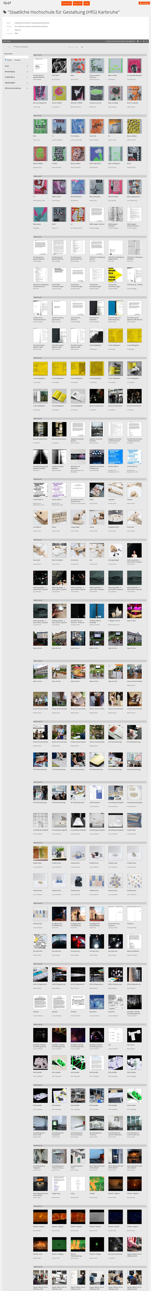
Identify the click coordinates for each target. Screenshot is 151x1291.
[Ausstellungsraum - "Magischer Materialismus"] (40, 1156)
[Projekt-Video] (134, 820)
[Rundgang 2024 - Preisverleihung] (59, 914)
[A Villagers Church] (115, 611)
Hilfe (87, 3)
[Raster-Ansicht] (140, 41)
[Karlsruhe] (115, 1002)
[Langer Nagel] (78, 517)
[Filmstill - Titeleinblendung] (78, 1244)
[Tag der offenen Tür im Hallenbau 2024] (134, 1244)
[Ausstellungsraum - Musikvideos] (59, 1123)
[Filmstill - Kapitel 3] (115, 1183)
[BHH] (40, 126)
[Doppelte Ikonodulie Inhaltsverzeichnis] (115, 429)
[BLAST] (59, 214)
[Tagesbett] (115, 490)
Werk (16, 33)
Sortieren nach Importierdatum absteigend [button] (120, 41)
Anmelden (145, 3)
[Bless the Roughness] (40, 93)
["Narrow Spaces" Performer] (97, 65)
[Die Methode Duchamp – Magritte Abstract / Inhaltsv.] (134, 429)
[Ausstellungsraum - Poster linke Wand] (78, 1123)
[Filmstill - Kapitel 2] (59, 1217)
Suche (78, 3)
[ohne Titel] (97, 126)
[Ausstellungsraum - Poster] (78, 1156)
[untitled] (59, 154)
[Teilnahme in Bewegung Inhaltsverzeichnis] (40, 275)
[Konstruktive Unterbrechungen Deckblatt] (115, 275)
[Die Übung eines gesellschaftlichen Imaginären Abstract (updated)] (40, 247)
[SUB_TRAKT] (59, 65)
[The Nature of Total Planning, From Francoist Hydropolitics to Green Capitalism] (78, 490)
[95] (115, 126)
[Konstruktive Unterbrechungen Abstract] (78, 275)
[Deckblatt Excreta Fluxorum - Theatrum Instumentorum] (78, 611)
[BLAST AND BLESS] (97, 154)
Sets (82, 47)
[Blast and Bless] (134, 126)
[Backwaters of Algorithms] (78, 456)
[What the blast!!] (115, 187)
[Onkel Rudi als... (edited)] (134, 275)
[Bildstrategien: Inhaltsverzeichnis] (134, 214)
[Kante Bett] (134, 517)
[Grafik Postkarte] (97, 793)
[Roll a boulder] (40, 1062)
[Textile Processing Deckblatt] (59, 456)
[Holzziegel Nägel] (115, 550)
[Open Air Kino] (134, 611)
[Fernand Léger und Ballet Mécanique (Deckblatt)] (115, 308)
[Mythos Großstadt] (134, 941)
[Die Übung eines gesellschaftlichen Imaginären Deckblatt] (40, 65)
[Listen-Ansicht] (143, 41)
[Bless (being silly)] (97, 187)
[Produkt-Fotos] (59, 853)
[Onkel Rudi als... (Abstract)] (78, 308)
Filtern (9, 47)
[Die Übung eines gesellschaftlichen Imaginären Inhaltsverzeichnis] (78, 247)
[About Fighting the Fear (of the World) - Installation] (97, 1156)
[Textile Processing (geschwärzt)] (59, 308)
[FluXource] (134, 914)
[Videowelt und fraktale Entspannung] (97, 456)
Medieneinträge (73, 47)
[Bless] (78, 65)
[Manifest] (40, 1002)
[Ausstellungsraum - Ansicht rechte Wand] (115, 1123)
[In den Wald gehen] (97, 335)
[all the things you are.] (40, 974)
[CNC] (115, 1035)
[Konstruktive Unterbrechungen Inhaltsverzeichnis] (97, 275)
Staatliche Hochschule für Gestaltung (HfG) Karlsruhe (32, 23)
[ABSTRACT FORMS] (78, 93)
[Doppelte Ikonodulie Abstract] (78, 429)
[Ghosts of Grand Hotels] (134, 671)
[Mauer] (59, 517)
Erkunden (66, 3)
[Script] (78, 1183)
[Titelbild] (97, 1183)
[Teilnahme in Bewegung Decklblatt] (134, 247)
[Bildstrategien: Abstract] (97, 214)
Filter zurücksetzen (22, 47)
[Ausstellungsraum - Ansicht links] (40, 1123)
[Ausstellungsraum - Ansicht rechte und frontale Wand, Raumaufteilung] (134, 1123)
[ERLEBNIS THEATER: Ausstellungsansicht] (134, 1002)
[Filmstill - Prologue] (59, 1244)
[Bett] (97, 550)
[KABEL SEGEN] (59, 187)
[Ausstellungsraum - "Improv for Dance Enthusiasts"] (59, 1156)
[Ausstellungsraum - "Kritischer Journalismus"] (97, 1123)
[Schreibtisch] (40, 517)
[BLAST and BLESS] (134, 93)
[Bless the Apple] (115, 93)
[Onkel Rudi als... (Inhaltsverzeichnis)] (40, 308)
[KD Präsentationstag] (115, 732)
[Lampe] (97, 517)
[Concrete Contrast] (97, 93)
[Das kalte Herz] (40, 941)
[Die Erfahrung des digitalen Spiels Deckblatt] (59, 335)
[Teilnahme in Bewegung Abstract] (97, 247)
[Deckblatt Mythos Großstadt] (97, 611)
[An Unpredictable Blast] (134, 65)
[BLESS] (134, 154)
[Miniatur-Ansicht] (146, 41)
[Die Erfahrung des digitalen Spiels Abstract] (134, 308)
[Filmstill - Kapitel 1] (115, 1217)
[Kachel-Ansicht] (137, 41)
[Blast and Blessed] (115, 154)
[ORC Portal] (134, 1035)
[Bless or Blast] (115, 65)
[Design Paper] (59, 1183)
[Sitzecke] (134, 490)
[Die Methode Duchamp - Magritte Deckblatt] (40, 456)
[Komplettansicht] (115, 517)
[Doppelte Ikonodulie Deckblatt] (97, 429)
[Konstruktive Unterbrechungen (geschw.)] (59, 275)
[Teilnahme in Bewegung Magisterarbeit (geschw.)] (115, 247)
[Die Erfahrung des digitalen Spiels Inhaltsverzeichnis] (40, 335)
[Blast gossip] (40, 214)
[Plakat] (97, 490)
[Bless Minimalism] (78, 187)
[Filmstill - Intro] (40, 1244)
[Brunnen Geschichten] (97, 396)
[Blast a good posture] (134, 187)
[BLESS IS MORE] (59, 93)
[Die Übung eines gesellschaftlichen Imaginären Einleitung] (59, 247)
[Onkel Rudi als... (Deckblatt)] (97, 308)
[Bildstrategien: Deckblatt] (115, 214)
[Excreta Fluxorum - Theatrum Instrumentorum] (115, 914)
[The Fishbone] (78, 126)
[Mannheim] (97, 1002)
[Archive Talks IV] (115, 456)
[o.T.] (59, 126)
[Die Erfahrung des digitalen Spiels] (78, 335)
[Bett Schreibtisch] (59, 550)
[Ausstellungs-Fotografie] (115, 793)
